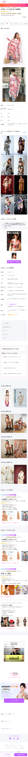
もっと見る (24, 132)
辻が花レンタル (10, 109)
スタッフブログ (19, 745)
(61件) (9, 11)
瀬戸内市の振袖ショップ (24, 7)
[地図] (22, 283)
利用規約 (21, 746)
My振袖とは (13, 745)
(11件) (8, 577)
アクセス (25, 23)
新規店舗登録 (21, 748)
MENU (26, 2)
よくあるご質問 (7, 746)
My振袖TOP (7, 745)
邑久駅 (16, 279)
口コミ (16, 23)
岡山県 (9, 279)
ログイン (22, 2)
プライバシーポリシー (9, 748)
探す (19, 2)
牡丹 (8, 120)
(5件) (8, 543)
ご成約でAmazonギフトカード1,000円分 (8, 494)
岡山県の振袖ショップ (15, 7)
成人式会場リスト (15, 746)
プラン (11, 23)
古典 (8, 116)
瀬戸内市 (12, 279)
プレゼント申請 (14, 700)
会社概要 (16, 748)
